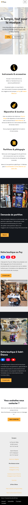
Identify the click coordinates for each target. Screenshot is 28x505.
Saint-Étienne (17, 37)
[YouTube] (13, 257)
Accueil (3, 501)
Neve (2, 498)
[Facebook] (3, 359)
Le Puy (8, 37)
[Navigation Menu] (25, 2)
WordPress (15, 498)
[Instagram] (8, 257)
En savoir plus (6, 275)
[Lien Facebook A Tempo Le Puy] (3, 257)
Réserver (4, 235)
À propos (18, 501)
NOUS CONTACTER (14, 419)
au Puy (19, 91)
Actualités (11, 501)
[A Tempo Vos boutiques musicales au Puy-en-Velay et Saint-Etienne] (3, 2)
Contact (3, 503)
